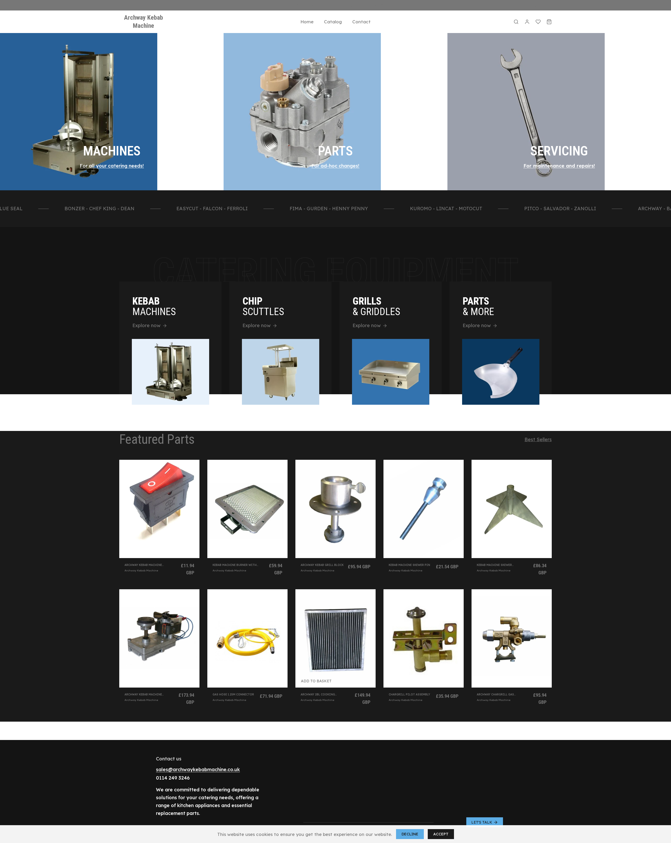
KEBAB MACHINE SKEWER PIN (409, 565)
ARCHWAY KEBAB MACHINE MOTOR (143, 694)
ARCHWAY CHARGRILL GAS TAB (495, 694)
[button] (516, 21)
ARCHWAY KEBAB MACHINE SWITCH (143, 565)
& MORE (478, 306)
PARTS (335, 151)
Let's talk (481, 822)
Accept (440, 834)
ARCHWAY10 (375, 5)
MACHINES (111, 151)
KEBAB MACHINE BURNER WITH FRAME (235, 565)
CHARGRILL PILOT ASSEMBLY (409, 694)
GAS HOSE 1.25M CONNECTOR (233, 694)
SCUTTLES (263, 306)
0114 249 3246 (173, 778)
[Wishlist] (538, 21)
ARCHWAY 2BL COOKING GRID (318, 694)
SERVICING (559, 151)
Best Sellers (538, 439)
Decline (410, 834)
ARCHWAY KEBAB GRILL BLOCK (322, 565)
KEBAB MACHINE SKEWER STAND (494, 565)
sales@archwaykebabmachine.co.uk (198, 769)
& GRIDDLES (376, 306)
